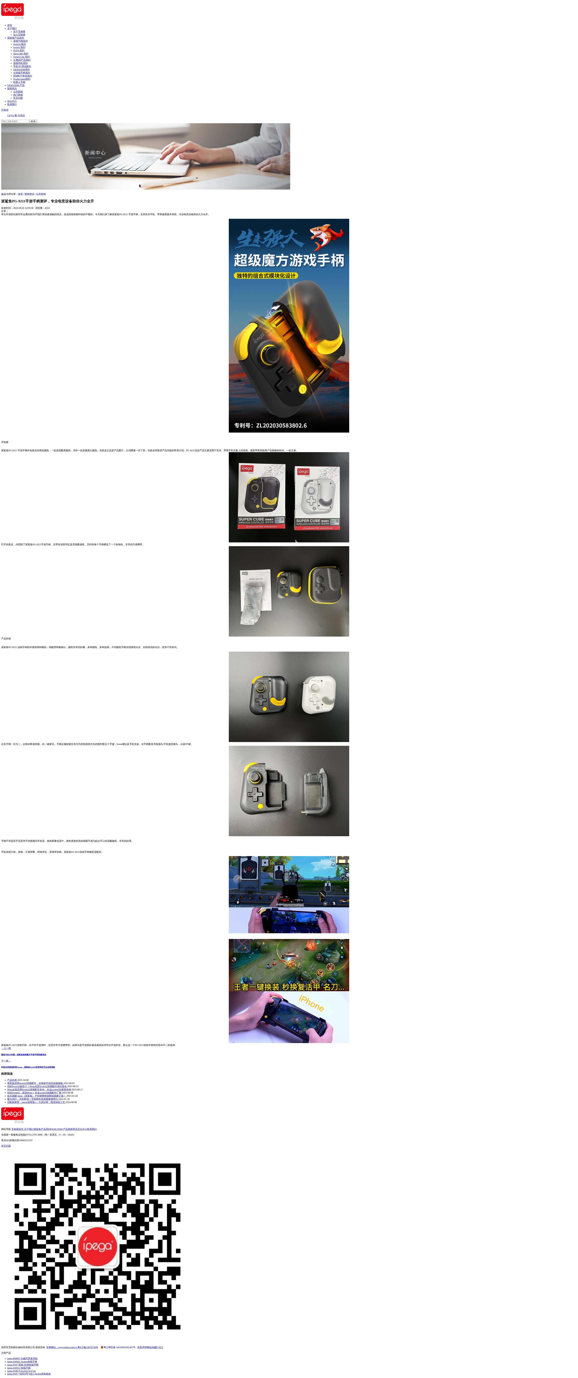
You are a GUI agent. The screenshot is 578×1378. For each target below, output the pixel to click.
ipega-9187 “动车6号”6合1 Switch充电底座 (29, 1374)
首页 (9, 25)
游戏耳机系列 (20, 63)
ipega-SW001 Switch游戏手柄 (22, 1361)
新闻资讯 (12, 88)
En (12, 115)
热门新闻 (18, 95)
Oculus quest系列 (21, 79)
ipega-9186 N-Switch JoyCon (21, 1371)
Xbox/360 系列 (20, 53)
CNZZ (160, 1347)
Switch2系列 (19, 44)
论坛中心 (12, 101)
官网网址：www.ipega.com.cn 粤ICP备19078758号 (72, 1347)
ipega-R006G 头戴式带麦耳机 (22, 1358)
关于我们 (12, 28)
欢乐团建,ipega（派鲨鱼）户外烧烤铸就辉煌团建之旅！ (37, 1096)
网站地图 (152, 1347)
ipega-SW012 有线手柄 (19, 1368)
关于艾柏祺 (19, 31)
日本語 (4, 110)
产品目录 (12, 1080)
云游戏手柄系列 (21, 72)
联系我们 (12, 104)
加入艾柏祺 (19, 34)
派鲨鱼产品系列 (15, 38)
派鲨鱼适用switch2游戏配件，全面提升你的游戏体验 (35, 1083)
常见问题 (18, 98)
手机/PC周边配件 (22, 66)
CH (9, 115)
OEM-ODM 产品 (16, 85)
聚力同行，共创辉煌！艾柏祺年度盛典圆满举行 (32, 1099)
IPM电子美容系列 (22, 76)
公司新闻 (18, 91)
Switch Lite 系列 (21, 57)
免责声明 (142, 1347)
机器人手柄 (19, 82)
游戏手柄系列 (20, 41)
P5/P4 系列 (18, 50)
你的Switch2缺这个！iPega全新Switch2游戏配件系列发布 (37, 1086)
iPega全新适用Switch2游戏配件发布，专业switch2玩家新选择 (39, 1089)
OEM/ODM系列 (21, 69)
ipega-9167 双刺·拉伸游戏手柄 (23, 1365)
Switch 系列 (19, 47)
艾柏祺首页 (17, 1129)
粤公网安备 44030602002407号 (119, 1347)
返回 (3, 194)
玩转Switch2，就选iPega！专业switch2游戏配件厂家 (34, 1092)
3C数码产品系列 (22, 60)
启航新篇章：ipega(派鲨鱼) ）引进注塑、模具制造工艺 (36, 1102)
